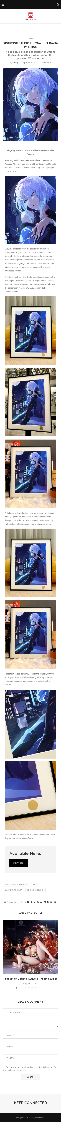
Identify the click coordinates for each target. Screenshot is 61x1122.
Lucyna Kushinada (13, 890)
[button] (5, 954)
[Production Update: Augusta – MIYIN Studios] (30, 947)
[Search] (57, 4)
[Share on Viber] (51, 902)
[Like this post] (28, 902)
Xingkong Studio (35, 890)
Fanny (15, 62)
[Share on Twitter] (34, 902)
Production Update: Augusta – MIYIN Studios (30, 978)
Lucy (35, 884)
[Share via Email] (55, 902)
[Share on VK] (41, 902)
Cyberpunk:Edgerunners (16, 884)
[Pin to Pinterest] (38, 902)
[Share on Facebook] (31, 902)
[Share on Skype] (48, 902)
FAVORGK (18, 863)
